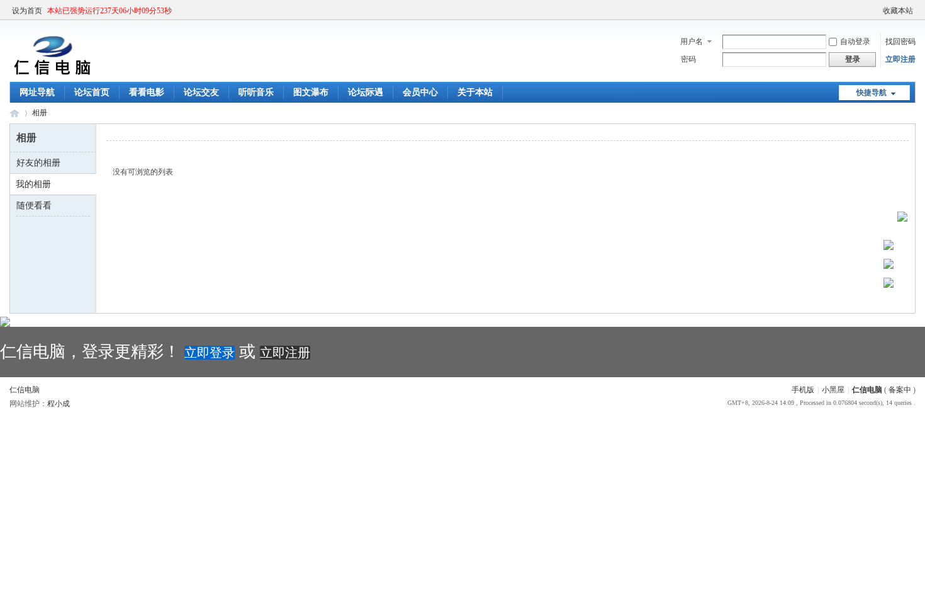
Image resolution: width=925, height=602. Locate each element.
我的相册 (33, 184)
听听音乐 (256, 92)
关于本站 (475, 92)
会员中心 (420, 92)
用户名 (691, 41)
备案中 (900, 389)
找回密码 (900, 41)
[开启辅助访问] (877, 10)
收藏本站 (898, 10)
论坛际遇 (365, 92)
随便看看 (34, 205)
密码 (688, 59)
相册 (39, 112)
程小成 (58, 403)
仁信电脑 (14, 113)
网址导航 (37, 92)
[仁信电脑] (50, 74)
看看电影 (146, 92)
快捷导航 (871, 92)
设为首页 (27, 10)
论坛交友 (201, 92)
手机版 (803, 389)
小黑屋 (833, 389)
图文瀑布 (310, 92)
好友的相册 (38, 163)
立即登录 (209, 353)
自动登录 (855, 41)
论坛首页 (91, 92)
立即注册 (900, 59)
